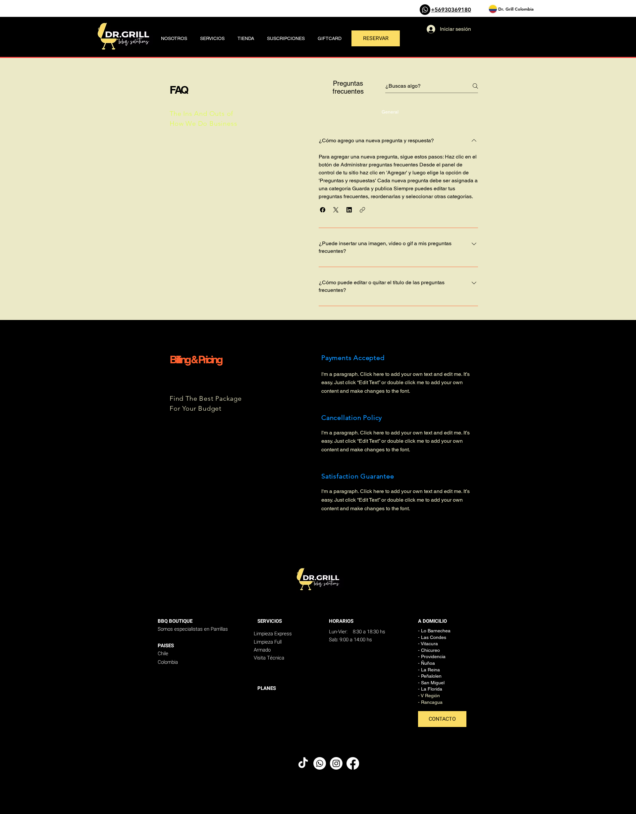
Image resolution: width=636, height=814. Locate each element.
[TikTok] (303, 763)
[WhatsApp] (425, 9)
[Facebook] (352, 763)
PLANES (266, 688)
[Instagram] (336, 763)
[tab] (348, 111)
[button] (323, 210)
